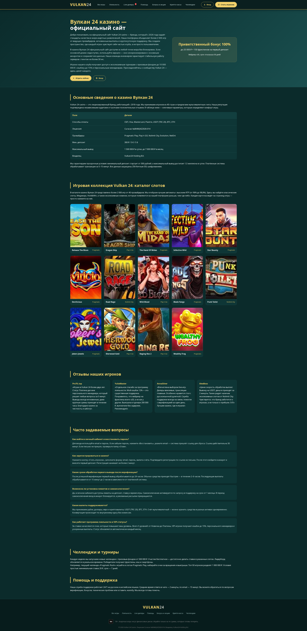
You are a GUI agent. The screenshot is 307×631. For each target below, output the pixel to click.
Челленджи (190, 4)
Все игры (101, 4)
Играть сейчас (82, 78)
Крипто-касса (175, 4)
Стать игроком (227, 4)
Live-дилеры (130, 4)
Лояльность (114, 4)
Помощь (144, 4)
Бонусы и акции (159, 4)
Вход (209, 4)
